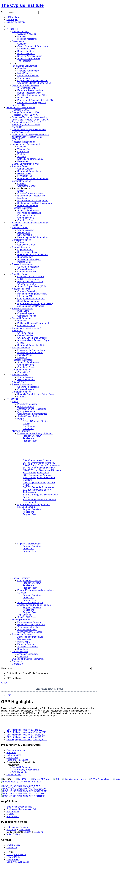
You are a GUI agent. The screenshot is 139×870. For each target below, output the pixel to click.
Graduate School (25, 406)
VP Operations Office (27, 88)
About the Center (20, 166)
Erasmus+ (17, 661)
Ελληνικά (38, 832)
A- (7, 683)
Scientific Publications (28, 210)
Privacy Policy (13, 857)
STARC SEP (23, 232)
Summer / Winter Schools (29, 632)
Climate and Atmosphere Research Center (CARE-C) (29, 130)
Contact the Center (26, 186)
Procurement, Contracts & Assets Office (36, 100)
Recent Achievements (27, 205)
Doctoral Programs (21, 578)
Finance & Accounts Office (30, 90)
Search (4, 12)
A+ (2, 683)
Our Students (29, 426)
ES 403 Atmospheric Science (37, 460)
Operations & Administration (25, 85)
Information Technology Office (31, 102)
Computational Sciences (29, 580)
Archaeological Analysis (29, 259)
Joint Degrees (24, 615)
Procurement (13, 812)
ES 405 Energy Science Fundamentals (41, 465)
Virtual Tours (13, 816)
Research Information (22, 208)
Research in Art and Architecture (32, 254)
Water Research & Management (32, 200)
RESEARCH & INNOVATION (21, 107)
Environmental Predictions (30, 352)
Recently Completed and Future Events (36, 394)
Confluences (23, 78)
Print (9, 695)
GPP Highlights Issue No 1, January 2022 (27, 739)
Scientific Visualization (28, 252)
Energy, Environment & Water (26, 164)
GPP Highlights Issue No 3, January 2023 (27, 735)
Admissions (28, 438)
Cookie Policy (13, 859)
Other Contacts (14, 774)
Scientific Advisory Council (30, 56)
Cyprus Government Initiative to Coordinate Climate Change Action (34, 81)
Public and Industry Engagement (33, 323)
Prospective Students (22, 634)
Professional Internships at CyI (21, 809)
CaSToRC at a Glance (28, 279)
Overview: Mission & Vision (30, 276)
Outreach (21, 183)
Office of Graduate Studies (35, 421)
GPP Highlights (19, 772)
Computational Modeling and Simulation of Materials (31, 299)
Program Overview (32, 436)
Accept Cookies (17, 39)
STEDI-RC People (26, 379)
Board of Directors (26, 53)
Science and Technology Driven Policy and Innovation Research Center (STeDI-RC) (30, 137)
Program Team (30, 441)
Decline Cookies (37, 39)
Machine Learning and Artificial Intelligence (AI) (32, 295)
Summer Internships (27, 629)
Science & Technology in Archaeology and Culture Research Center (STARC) (31, 118)
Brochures (11, 829)
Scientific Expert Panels (28, 58)
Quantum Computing (27, 291)
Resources (22, 161)
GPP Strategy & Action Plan (25, 770)
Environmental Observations (31, 350)
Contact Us (17, 664)
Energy (20, 191)
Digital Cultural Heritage (29, 544)
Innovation (22, 357)
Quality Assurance (26, 411)
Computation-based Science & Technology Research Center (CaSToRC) (26, 124)
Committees (12, 757)
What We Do (23, 149)
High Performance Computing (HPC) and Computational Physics (35, 304)
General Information (21, 181)
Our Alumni (28, 428)
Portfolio (21, 154)
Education (22, 321)
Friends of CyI (18, 105)
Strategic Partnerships (28, 71)
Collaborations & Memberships (32, 414)
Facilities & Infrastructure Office (32, 95)
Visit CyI (11, 814)
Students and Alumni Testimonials (28, 659)
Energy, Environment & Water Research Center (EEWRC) (26, 113)
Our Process (23, 151)
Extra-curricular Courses (29, 622)
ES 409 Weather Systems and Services (42, 470)
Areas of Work (19, 382)
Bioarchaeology (25, 257)
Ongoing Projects (25, 218)
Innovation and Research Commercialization (29, 214)
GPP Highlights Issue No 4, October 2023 (26, 732)
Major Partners (24, 73)
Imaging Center (24, 262)
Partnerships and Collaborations (32, 178)
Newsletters (24, 829)
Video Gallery (13, 834)
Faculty (26, 423)
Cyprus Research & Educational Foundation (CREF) (32, 47)
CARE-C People (25, 333)
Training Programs (21, 620)
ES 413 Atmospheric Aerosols (37, 475)
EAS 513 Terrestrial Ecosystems (38, 487)
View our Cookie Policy (27, 32)
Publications (23, 311)
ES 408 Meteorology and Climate (39, 468)
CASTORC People (26, 284)
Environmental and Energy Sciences (35, 433)
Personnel (11, 752)
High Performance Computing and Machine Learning (33, 505)
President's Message (27, 404)
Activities (21, 156)
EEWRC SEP (24, 174)
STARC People (24, 235)
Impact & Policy (24, 355)
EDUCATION (13, 399)
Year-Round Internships (28, 627)
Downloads (22, 649)
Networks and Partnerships (30, 159)
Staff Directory (13, 845)
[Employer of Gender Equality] (9, 782)
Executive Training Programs (31, 624)
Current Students (20, 651)
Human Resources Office (29, 93)
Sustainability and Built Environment (34, 203)
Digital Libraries (25, 249)
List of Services (14, 755)
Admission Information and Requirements (30, 638)
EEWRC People (25, 176)
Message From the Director (30, 281)
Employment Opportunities (19, 807)
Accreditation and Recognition (31, 409)
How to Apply (23, 642)
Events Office (23, 98)
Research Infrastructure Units (31, 345)
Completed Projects (26, 220)
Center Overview (25, 169)
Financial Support (25, 644)
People (20, 419)
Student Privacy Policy (28, 416)
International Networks (28, 75)
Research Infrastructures (23, 142)
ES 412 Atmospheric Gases (36, 472)
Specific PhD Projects (27, 617)
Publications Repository (18, 827)
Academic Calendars (27, 646)
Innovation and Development (26, 144)
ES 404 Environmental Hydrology (39, 463)
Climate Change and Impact (30, 193)
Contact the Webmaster (18, 862)
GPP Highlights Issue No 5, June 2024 (25, 730)
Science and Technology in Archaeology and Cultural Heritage (34, 603)
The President (24, 61)
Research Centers (20, 110)
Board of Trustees (25, 51)
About (15, 401)
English (27, 832)
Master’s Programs (21, 431)
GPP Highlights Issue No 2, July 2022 (25, 737)
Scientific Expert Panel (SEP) (31, 286)
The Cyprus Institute (22, 5)
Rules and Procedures (17, 760)
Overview (21, 44)
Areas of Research (21, 247)
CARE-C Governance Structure (32, 338)
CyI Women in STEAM (31, 782)
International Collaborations (25, 66)
